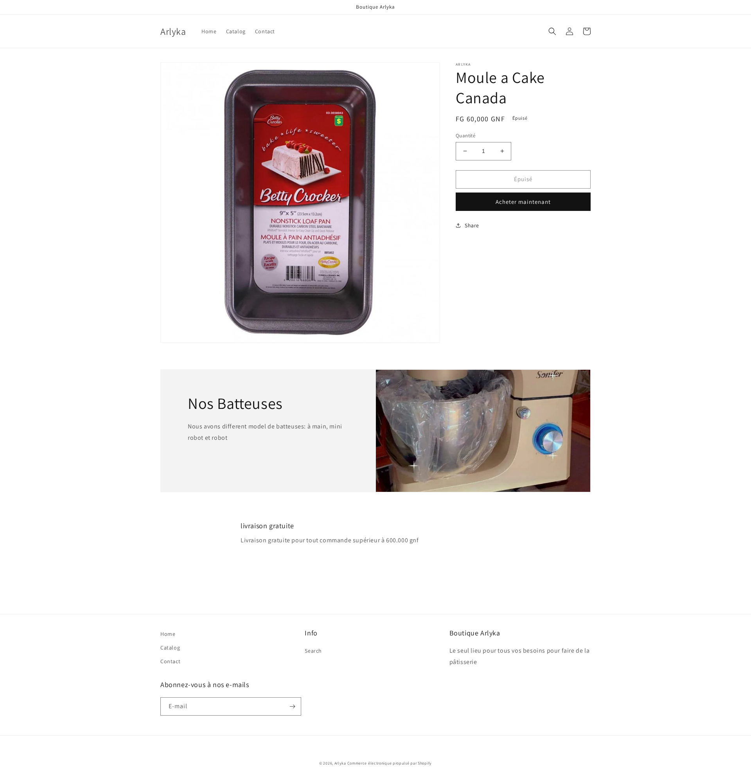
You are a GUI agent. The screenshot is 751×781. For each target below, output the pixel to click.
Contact (170, 661)
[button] (552, 31)
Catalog (170, 647)
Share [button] (472, 225)
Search (313, 650)
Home (167, 633)
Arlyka (340, 763)
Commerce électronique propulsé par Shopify (389, 763)
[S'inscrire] (292, 706)
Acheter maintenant (523, 201)
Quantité (465, 135)
